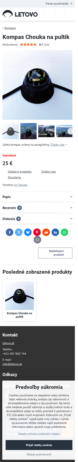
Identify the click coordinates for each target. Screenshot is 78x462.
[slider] (28, 44)
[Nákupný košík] (60, 14)
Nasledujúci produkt (56, 252)
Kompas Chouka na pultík (19, 315)
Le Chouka (20, 185)
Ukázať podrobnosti (39, 454)
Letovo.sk (8, 343)
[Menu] (70, 14)
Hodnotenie (9, 44)
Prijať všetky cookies (39, 445)
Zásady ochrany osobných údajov (39, 434)
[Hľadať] (49, 14)
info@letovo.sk (12, 364)
